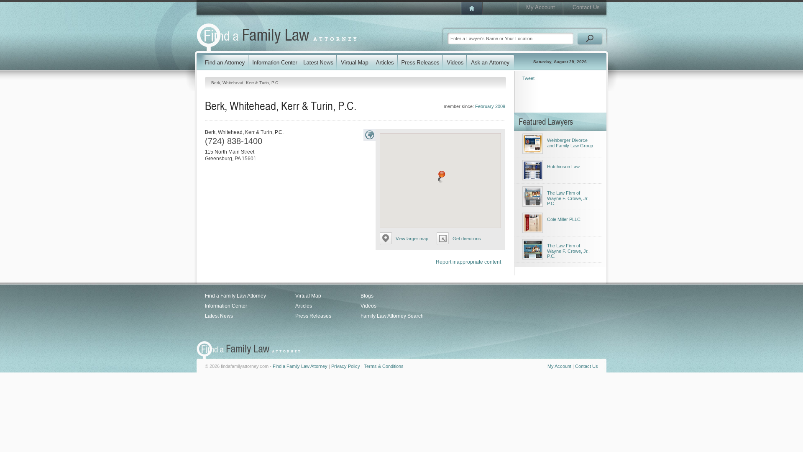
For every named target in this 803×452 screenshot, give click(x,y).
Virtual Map (308, 296)
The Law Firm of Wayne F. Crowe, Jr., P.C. (568, 198)
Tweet (528, 78)
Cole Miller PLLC (564, 219)
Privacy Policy (345, 366)
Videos (368, 306)
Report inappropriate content (468, 262)
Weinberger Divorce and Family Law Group (570, 143)
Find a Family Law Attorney (235, 296)
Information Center (226, 306)
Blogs (367, 296)
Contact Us (586, 7)
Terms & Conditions (384, 366)
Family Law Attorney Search (392, 316)
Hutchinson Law (563, 166)
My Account (540, 7)
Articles (303, 306)
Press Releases (313, 316)
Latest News (219, 316)
